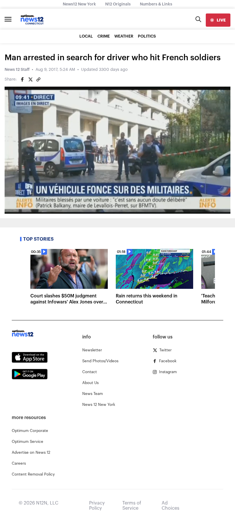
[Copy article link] (38, 79)
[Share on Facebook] (22, 79)
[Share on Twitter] (30, 79)
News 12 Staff (17, 70)
